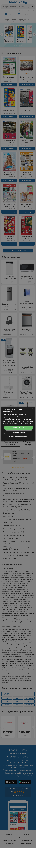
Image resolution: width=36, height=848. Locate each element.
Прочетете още (28, 423)
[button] (18, 437)
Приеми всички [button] (18, 427)
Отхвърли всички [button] (18, 432)
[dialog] (18, 424)
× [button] (32, 408)
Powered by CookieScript (26, 440)
